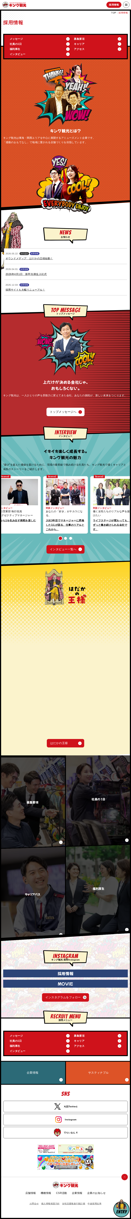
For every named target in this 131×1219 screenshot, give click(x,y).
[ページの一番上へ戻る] (124, 1177)
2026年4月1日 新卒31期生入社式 (26, 274)
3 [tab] (70, 538)
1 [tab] (60, 538)
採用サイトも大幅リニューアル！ (25, 289)
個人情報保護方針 (50, 1203)
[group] (65, 505)
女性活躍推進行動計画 (73, 1203)
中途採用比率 (94, 1203)
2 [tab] (65, 538)
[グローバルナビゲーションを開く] (126, 5)
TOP (113, 12)
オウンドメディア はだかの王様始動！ (29, 258)
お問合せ (34, 1203)
